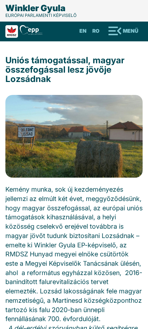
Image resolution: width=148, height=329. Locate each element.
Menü (130, 31)
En (83, 31)
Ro (96, 31)
